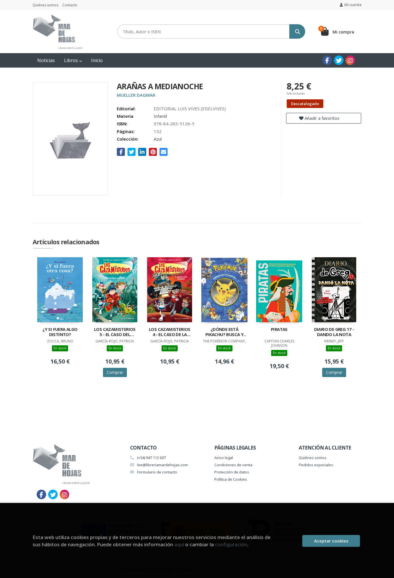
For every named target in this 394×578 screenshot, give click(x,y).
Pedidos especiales (316, 464)
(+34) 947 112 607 (151, 457)
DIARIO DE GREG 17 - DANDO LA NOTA (334, 332)
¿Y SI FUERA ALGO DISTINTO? (59, 332)
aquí (179, 544)
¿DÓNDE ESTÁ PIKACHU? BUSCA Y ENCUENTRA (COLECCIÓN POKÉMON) (224, 332)
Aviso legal (223, 457)
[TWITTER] (339, 60)
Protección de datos (231, 472)
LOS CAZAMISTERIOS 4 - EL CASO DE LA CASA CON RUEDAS (169, 332)
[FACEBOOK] (327, 60)
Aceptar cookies (331, 541)
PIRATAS (279, 329)
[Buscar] (297, 31)
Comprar (115, 372)
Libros (71, 60)
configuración (231, 544)
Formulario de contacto (157, 472)
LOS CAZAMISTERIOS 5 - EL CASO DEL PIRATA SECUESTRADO (115, 332)
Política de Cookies (230, 479)
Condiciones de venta (233, 464)
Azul (158, 139)
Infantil (160, 116)
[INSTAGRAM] (350, 60)
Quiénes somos (45, 5)
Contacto (69, 5)
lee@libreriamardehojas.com (162, 464)
